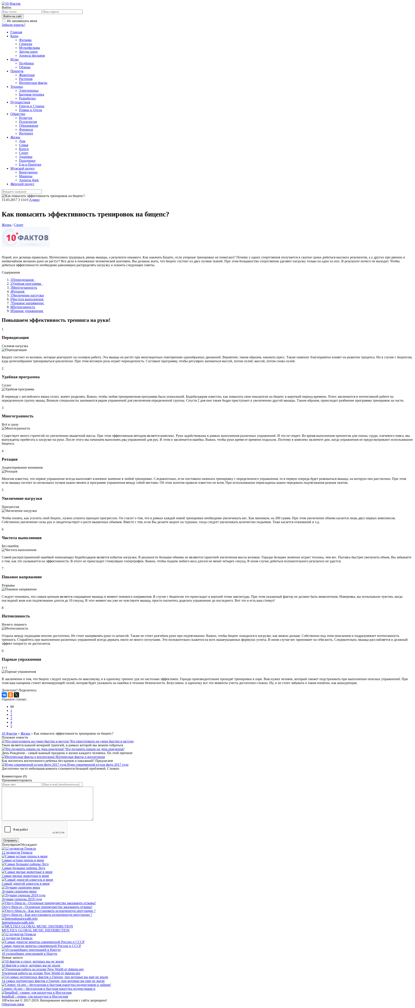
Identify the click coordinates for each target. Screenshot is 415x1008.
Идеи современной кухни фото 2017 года (97, 764)
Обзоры (24, 67)
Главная (16, 32)
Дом (22, 141)
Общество (17, 114)
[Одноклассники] (10, 694)
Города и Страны (31, 106)
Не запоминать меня (22, 21)
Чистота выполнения (27, 299)
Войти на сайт (12, 16)
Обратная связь (13, 1004)
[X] (16, 694)
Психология (28, 121)
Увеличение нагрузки (27, 295)
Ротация (17, 291)
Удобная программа (26, 283)
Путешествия (20, 102)
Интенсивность (22, 307)
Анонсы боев (29, 180)
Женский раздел (22, 184)
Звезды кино (28, 51)
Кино (14, 36)
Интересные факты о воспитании (80, 757)
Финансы (26, 129)
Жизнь (15, 137)
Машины (25, 176)
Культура (25, 118)
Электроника (28, 90)
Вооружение (28, 172)
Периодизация (22, 280)
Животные (27, 75)
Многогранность (23, 287)
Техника (16, 86)
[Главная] (11, 3)
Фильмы (25, 40)
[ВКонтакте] (4, 694)
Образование (28, 125)
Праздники (27, 160)
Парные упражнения (27, 311)
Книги (24, 149)
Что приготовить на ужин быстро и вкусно (102, 741)
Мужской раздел (22, 168)
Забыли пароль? (13, 25)
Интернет (26, 133)
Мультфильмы (29, 48)
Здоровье (25, 157)
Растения (25, 79)
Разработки (27, 98)
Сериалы (25, 44)
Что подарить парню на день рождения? (94, 749)
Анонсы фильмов (32, 55)
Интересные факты (33, 83)
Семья (23, 145)
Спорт (23, 153)
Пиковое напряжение (27, 303)
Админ (34, 200)
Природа (16, 71)
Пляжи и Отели (30, 110)
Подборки (26, 63)
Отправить (10, 840)
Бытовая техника (31, 94)
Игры (14, 59)
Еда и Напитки (30, 164)
